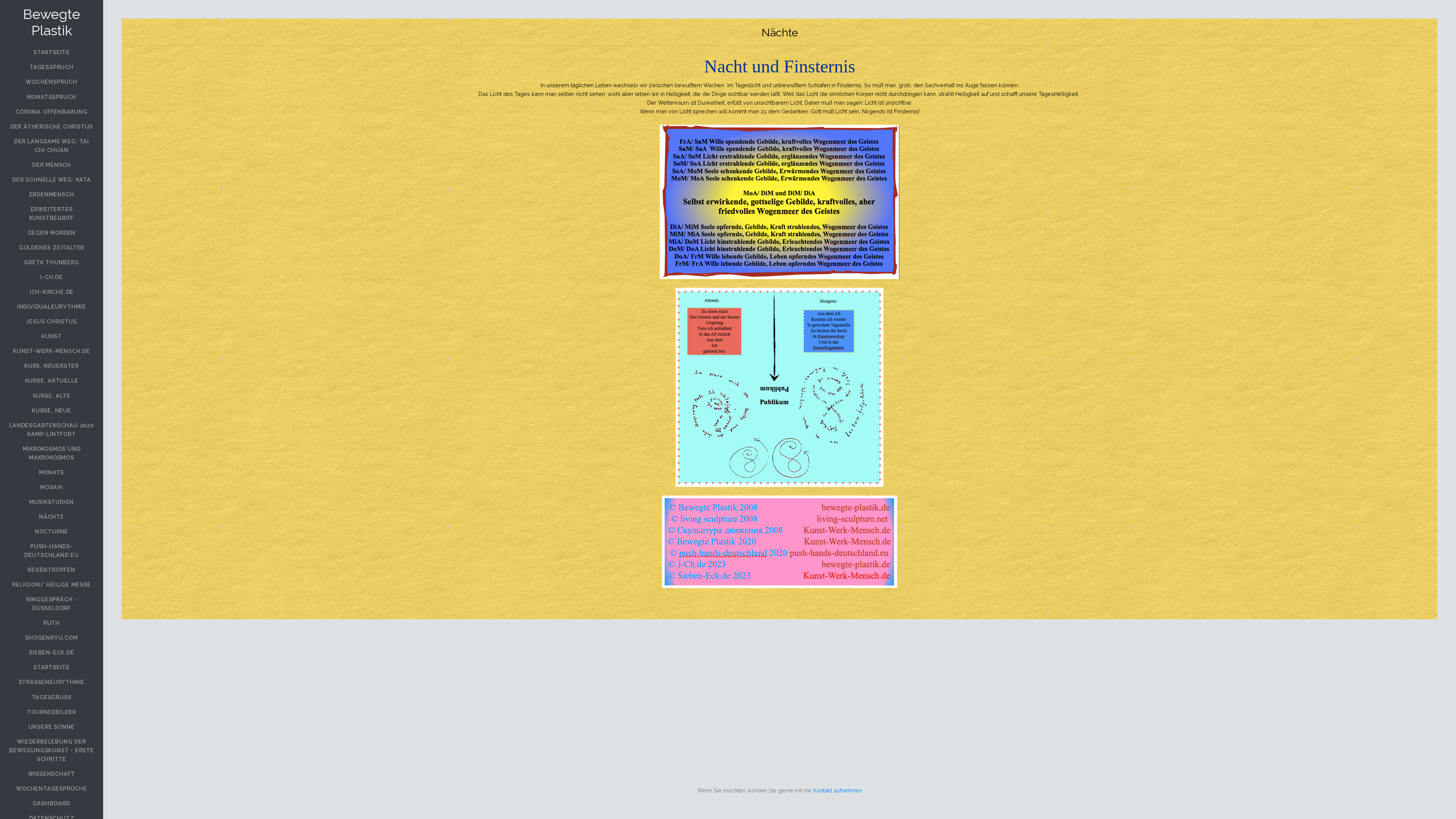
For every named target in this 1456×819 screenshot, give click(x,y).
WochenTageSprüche (51, 788)
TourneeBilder (51, 712)
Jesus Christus (51, 321)
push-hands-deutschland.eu (51, 550)
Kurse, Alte (52, 395)
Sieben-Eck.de (51, 652)
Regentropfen (51, 569)
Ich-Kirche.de (52, 292)
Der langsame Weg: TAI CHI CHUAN (51, 145)
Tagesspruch (52, 67)
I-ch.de (51, 277)
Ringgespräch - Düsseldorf (51, 603)
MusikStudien (51, 502)
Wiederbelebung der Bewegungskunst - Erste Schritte (51, 750)
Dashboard (51, 803)
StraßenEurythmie (52, 682)
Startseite (51, 52)
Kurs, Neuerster (51, 365)
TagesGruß (52, 697)
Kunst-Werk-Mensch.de (51, 351)
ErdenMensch (51, 194)
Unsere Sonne (51, 726)
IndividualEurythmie (51, 306)
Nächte (51, 516)
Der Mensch (51, 165)
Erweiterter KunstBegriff (51, 213)
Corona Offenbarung (51, 111)
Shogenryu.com (51, 637)
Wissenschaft (51, 773)
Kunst (51, 336)
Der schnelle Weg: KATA (51, 179)
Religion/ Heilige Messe (51, 584)
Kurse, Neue (51, 410)
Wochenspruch (51, 81)
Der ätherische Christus (51, 126)
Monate (51, 472)
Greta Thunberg (51, 262)
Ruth (51, 623)
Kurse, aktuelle (51, 380)
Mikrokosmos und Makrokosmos (52, 453)
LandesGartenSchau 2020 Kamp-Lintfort (51, 429)
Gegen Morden (52, 232)
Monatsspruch (52, 97)
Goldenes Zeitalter (51, 247)
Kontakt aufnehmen (837, 790)
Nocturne (51, 531)
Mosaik (51, 487)
